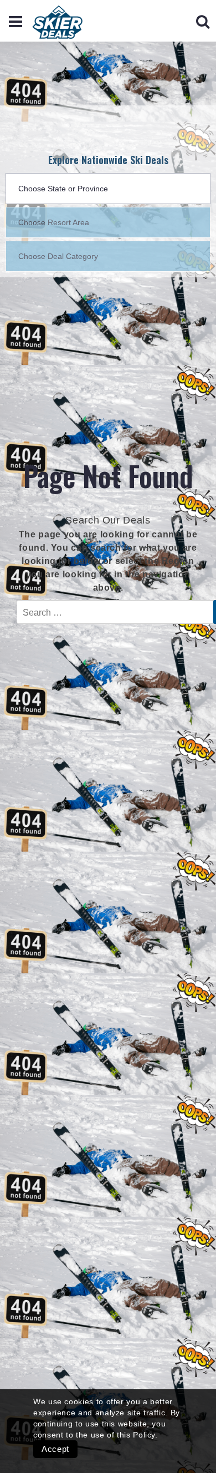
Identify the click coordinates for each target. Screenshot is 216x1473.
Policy (144, 1434)
